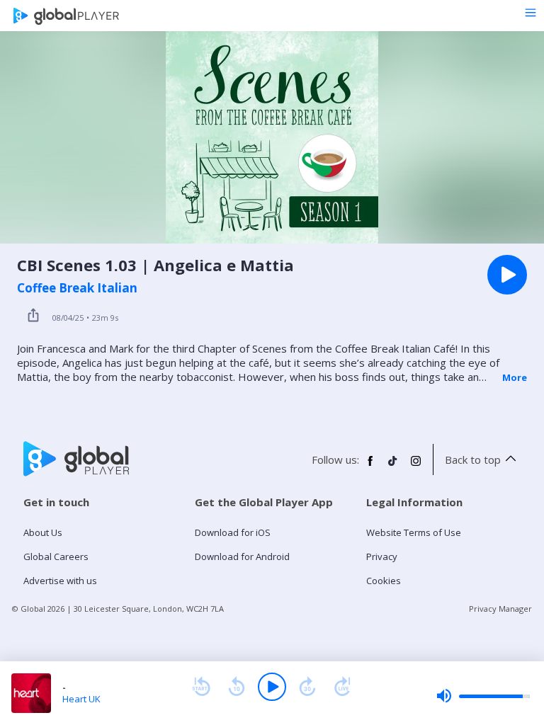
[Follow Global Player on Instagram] (416, 466)
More (514, 377)
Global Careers (56, 556)
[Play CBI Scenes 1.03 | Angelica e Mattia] (507, 275)
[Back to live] (343, 687)
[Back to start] (201, 687)
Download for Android (242, 556)
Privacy (381, 556)
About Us (42, 532)
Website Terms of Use (413, 532)
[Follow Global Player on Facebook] (370, 466)
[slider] (483, 696)
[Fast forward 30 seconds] (307, 687)
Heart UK (81, 698)
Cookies (383, 580)
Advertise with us (60, 580)
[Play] (272, 687)
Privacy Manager (500, 608)
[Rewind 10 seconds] (236, 687)
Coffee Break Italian (77, 288)
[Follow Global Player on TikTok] (393, 466)
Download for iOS (233, 532)
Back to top (473, 459)
